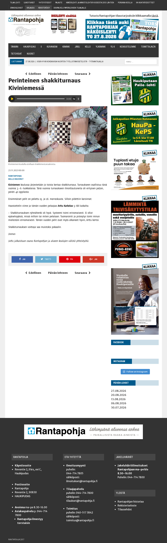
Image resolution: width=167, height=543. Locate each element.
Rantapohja (15, 176)
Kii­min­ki (66, 46)
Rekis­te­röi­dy (44, 8)
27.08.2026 (118, 390)
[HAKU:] (140, 61)
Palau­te (58, 2)
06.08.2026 (118, 403)
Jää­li (77, 46)
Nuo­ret (31, 53)
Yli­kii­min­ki (101, 46)
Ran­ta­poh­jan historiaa (131, 501)
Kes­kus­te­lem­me (128, 46)
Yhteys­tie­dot (45, 2)
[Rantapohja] (26, 25)
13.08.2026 (118, 399)
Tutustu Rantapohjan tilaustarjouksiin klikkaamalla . (124, 15)
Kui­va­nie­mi (52, 46)
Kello (11, 179)
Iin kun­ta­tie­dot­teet (145, 2)
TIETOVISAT (16, 53)
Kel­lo (88, 46)
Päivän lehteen (58, 73)
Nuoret (19, 179)
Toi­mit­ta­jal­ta (148, 46)
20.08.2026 (118, 395)
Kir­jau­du (31, 8)
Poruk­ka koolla (125, 2)
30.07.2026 (118, 407)
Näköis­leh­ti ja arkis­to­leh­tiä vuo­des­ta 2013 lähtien (90, 2)
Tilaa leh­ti (15, 2)
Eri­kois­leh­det (16, 8)
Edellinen (35, 73)
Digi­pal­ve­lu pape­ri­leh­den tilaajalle (70, 8)
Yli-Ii (113, 46)
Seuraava (81, 73)
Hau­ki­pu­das (29, 46)
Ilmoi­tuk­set (29, 2)
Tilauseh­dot (125, 509)
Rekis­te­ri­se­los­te (127, 505)
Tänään (14, 46)
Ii (41, 46)
